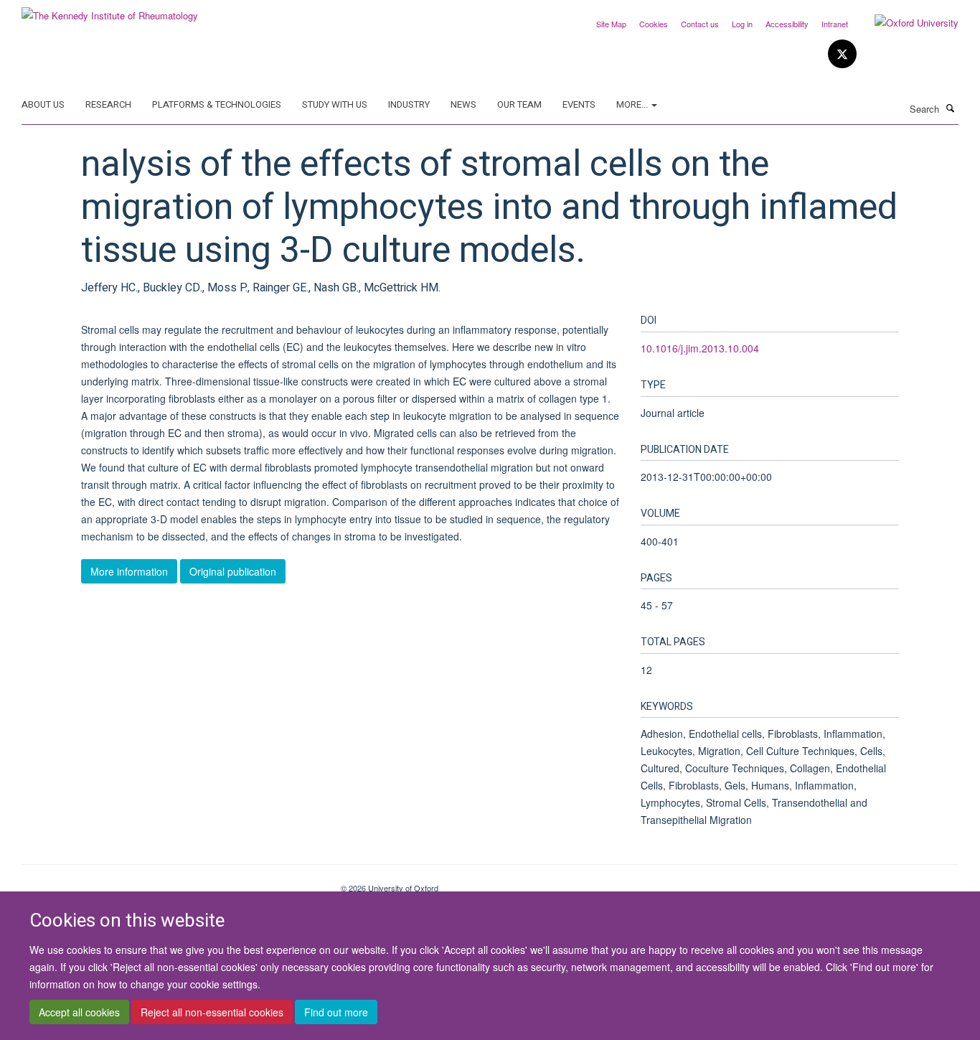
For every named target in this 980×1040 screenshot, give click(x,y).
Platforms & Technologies (216, 104)
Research (108, 104)
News (463, 104)
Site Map (611, 23)
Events (578, 104)
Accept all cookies (79, 1012)
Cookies (653, 23)
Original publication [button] (232, 571)
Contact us (700, 23)
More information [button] (129, 571)
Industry (409, 104)
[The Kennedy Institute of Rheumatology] (110, 10)
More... (633, 104)
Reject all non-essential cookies (212, 1012)
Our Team (519, 104)
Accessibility (787, 23)
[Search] (950, 108)
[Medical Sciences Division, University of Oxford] (170, 882)
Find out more (336, 1012)
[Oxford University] (905, 23)
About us (43, 104)
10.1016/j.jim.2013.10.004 (700, 348)
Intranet (834, 23)
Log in (742, 23)
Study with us (334, 104)
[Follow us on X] (842, 54)
